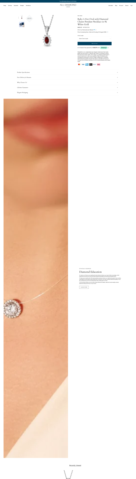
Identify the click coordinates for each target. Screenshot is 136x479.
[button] (4, 6)
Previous (25, 36)
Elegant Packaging (22, 92)
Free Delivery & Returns (24, 77)
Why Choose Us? (22, 82)
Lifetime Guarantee (22, 87)
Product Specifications (23, 72)
